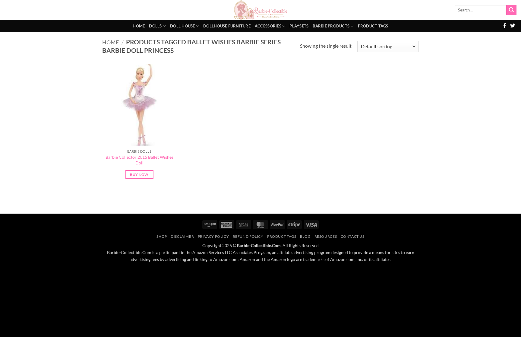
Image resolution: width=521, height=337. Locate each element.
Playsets (298, 26)
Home (139, 26)
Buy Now (139, 174)
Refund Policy (248, 236)
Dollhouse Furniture (227, 26)
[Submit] (511, 10)
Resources (325, 236)
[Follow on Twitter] (512, 26)
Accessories (268, 26)
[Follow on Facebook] (504, 26)
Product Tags (373, 26)
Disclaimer (182, 236)
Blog (305, 236)
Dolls (155, 26)
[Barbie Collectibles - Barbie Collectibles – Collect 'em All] (260, 10)
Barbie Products (331, 26)
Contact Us (353, 236)
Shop (161, 236)
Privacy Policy (213, 236)
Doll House (182, 26)
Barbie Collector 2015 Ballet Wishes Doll (139, 159)
